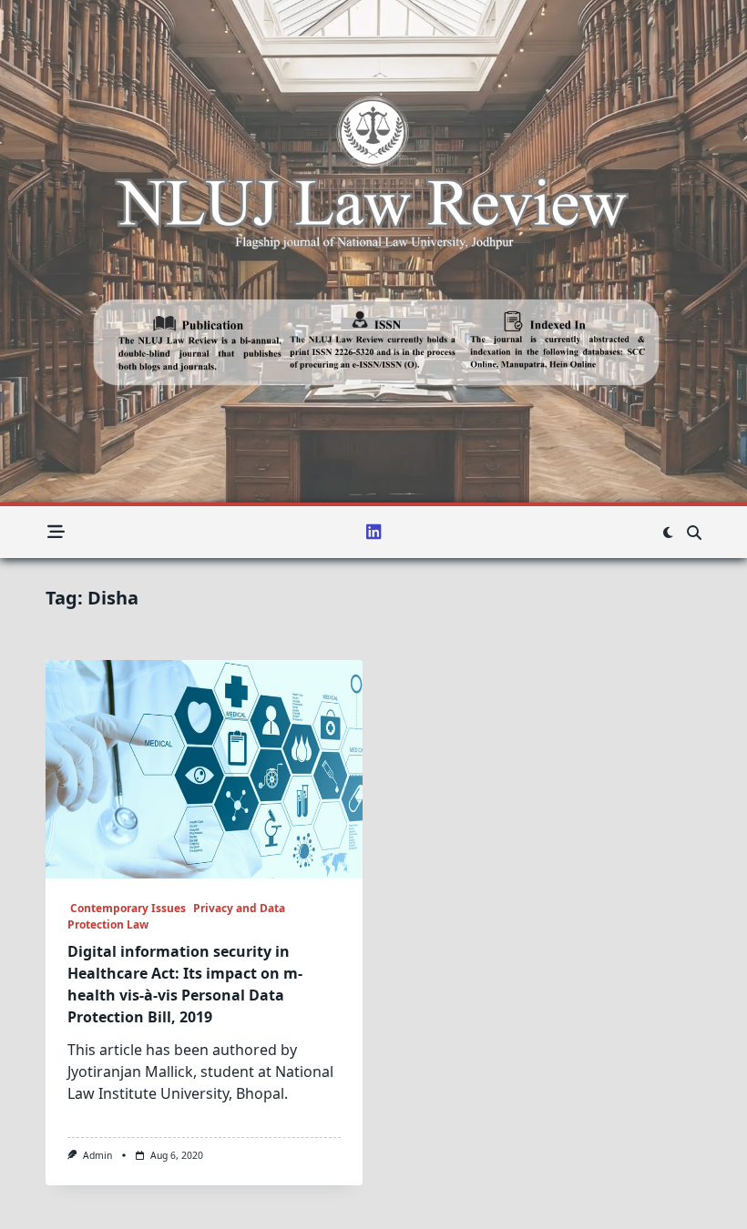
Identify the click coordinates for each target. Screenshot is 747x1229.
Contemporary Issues (126, 908)
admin (97, 1155)
